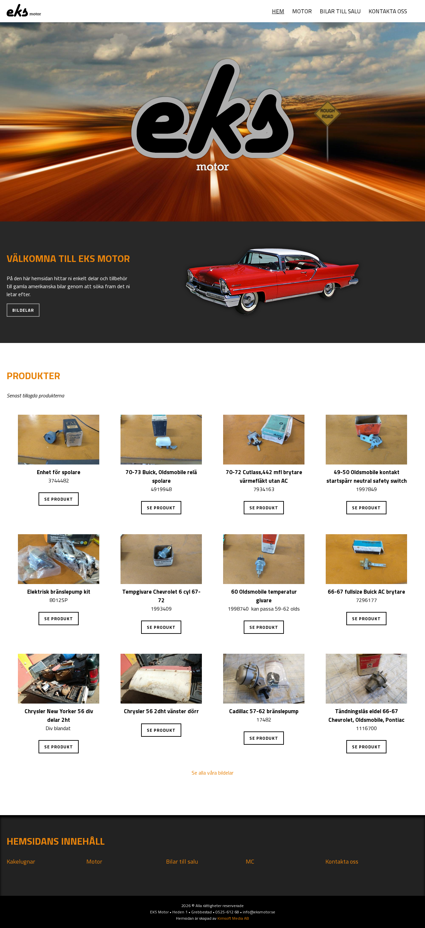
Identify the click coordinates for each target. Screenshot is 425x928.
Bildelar (23, 310)
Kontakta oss (388, 11)
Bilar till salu (340, 11)
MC (250, 861)
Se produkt (58, 499)
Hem (278, 11)
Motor (302, 11)
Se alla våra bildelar (212, 773)
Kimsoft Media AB (233, 918)
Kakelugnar (21, 861)
